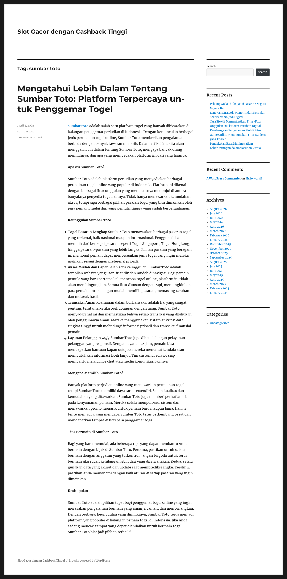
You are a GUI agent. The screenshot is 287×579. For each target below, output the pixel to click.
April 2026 (217, 226)
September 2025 (221, 257)
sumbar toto (78, 126)
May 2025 (216, 275)
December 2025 (220, 244)
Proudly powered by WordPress (89, 560)
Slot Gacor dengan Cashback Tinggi (72, 31)
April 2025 (217, 279)
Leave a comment (29, 137)
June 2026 (217, 218)
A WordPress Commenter (224, 178)
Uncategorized (219, 323)
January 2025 (219, 293)
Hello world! (254, 178)
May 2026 (216, 222)
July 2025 (216, 266)
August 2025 (218, 262)
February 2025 (219, 288)
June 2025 (216, 271)
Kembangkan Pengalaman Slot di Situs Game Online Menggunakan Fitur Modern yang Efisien (238, 135)
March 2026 (218, 231)
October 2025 (219, 253)
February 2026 (219, 235)
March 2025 (218, 284)
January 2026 (219, 240)
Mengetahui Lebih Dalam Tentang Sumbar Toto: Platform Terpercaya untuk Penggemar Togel (100, 98)
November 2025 (220, 249)
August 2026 (218, 209)
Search (211, 66)
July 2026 (216, 213)
